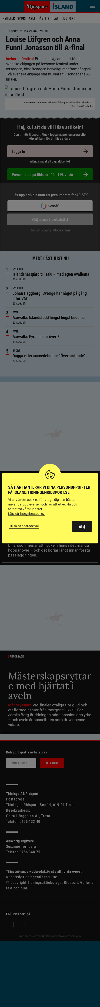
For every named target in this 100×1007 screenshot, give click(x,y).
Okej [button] (82, 527)
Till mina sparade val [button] (24, 526)
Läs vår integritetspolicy (26, 513)
